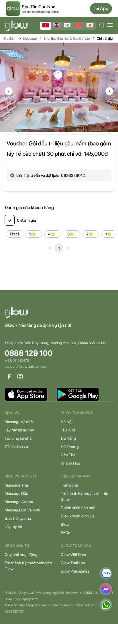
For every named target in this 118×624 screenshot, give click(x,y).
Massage (30, 39)
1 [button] (59, 248)
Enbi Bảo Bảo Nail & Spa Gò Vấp (67, 39)
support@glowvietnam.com (26, 366)
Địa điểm (9, 39)
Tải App (101, 8)
